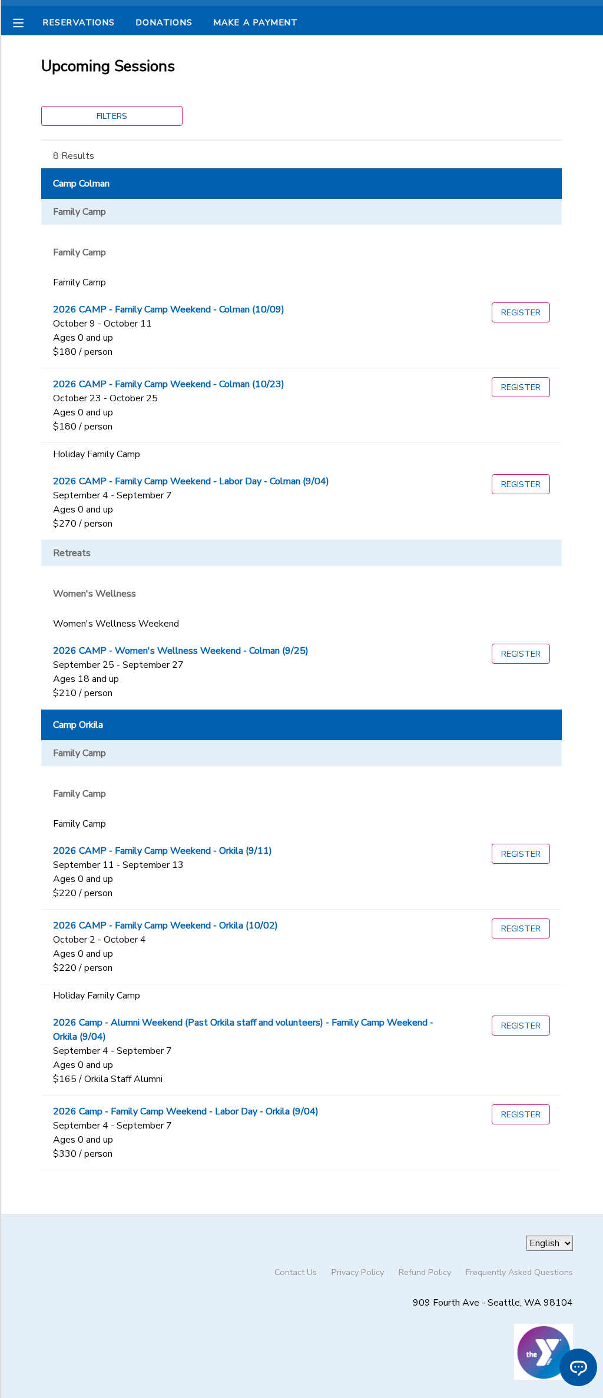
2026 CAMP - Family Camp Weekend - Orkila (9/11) (162, 850)
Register (521, 312)
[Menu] (27, 22)
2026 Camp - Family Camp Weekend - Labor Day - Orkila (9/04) (186, 1111)
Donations (164, 22)
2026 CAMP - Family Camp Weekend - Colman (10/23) (168, 384)
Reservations (79, 22)
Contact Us (295, 1272)
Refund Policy (425, 1272)
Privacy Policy (358, 1272)
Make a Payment (256, 22)
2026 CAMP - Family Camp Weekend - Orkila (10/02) (165, 925)
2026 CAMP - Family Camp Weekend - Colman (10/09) (168, 309)
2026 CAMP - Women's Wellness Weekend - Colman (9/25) (181, 650)
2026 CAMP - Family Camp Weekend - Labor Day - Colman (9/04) (191, 481)
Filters (112, 116)
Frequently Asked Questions (519, 1272)
